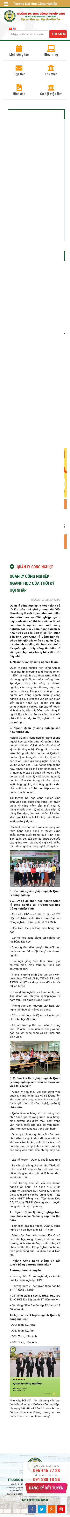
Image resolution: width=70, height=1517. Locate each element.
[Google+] (51, 1509)
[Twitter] (42, 1509)
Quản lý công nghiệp (34, 567)
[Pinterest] (61, 1509)
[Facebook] (32, 1509)
